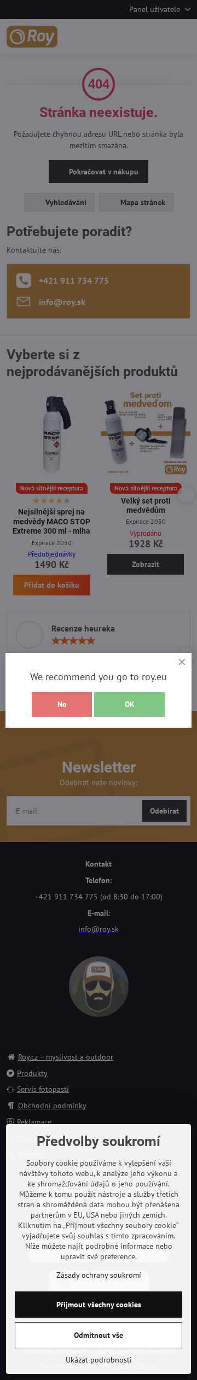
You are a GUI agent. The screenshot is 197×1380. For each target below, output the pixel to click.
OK (130, 704)
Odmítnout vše (98, 1335)
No (62, 704)
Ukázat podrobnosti (99, 1360)
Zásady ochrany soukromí (98, 1275)
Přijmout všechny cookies (98, 1304)
